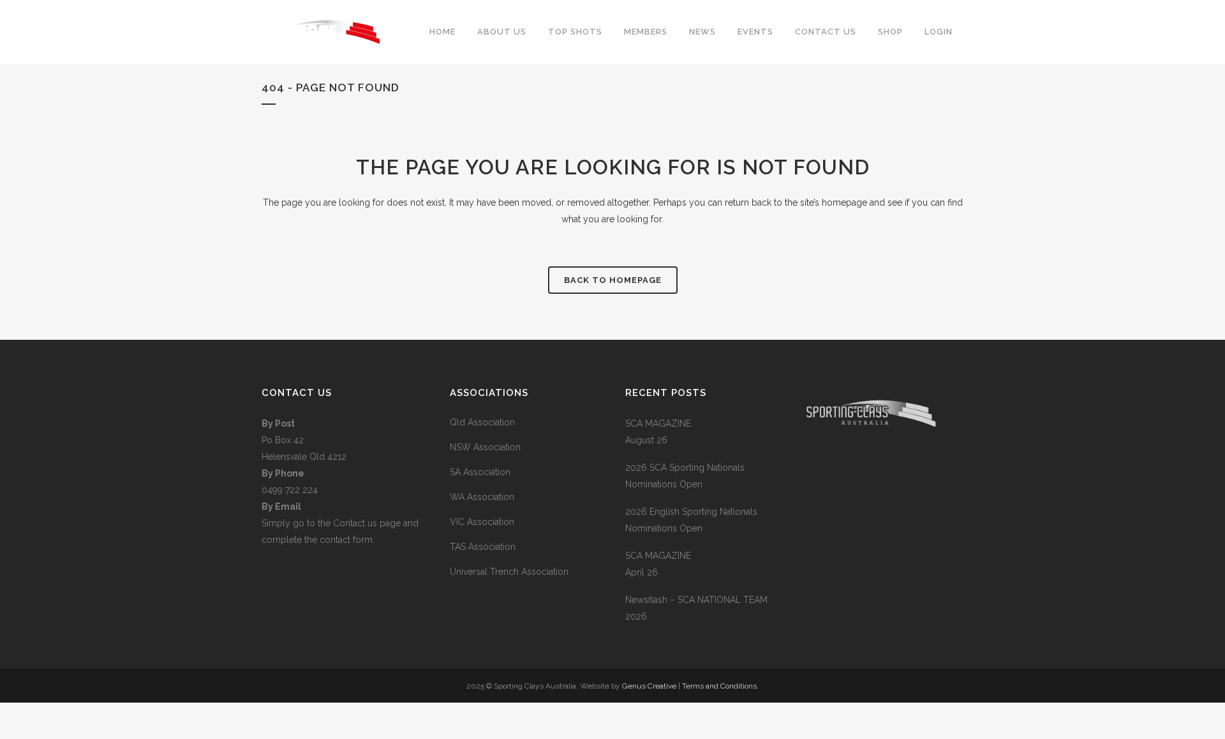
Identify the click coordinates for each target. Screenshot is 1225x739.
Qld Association (482, 422)
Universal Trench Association (509, 572)
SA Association (480, 472)
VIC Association (482, 522)
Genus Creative (650, 686)
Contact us (356, 523)
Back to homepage (613, 280)
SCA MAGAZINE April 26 (658, 564)
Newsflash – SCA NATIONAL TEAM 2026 (696, 608)
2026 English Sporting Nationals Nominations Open (691, 520)
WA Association (482, 497)
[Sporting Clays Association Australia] (871, 476)
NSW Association (485, 447)
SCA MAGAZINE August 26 (658, 431)
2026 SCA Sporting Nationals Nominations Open (685, 475)
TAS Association (483, 547)
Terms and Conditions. (720, 686)
